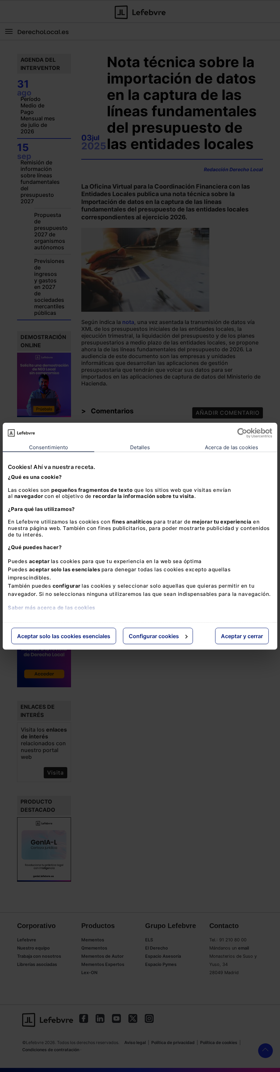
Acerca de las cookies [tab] (231, 447)
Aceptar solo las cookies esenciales (63, 635)
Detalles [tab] (140, 447)
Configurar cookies (154, 635)
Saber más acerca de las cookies (51, 607)
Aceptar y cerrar (242, 635)
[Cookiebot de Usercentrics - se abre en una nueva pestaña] (242, 433)
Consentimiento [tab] (48, 447)
